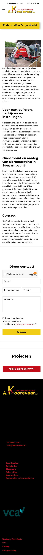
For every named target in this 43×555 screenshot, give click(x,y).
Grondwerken (12, 463)
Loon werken (12, 475)
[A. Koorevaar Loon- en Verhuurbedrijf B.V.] (21, 9)
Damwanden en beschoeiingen (20, 478)
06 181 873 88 (13, 442)
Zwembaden (11, 466)
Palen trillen (11, 472)
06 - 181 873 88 (33, 3)
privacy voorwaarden (25, 324)
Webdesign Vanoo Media (12, 539)
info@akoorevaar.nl (15, 3)
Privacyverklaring (9, 551)
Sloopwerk (11, 469)
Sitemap (5, 547)
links (4, 543)
